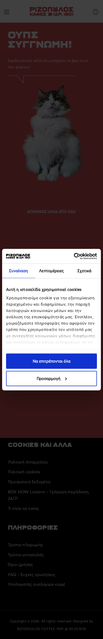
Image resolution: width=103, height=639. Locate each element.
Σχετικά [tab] (84, 270)
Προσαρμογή (48, 378)
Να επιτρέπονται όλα (52, 361)
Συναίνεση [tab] (18, 270)
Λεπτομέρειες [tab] (51, 270)
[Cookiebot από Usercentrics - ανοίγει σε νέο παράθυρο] (74, 256)
